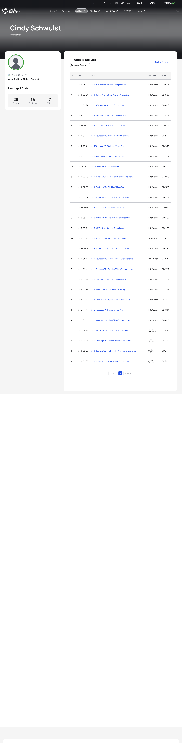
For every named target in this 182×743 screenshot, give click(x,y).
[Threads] (116, 3)
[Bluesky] (128, 3)
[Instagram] (93, 3)
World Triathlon (10, 11)
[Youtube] (110, 3)
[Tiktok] (122, 3)
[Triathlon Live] (168, 3)
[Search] (178, 11)
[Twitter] (105, 3)
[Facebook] (99, 3)
